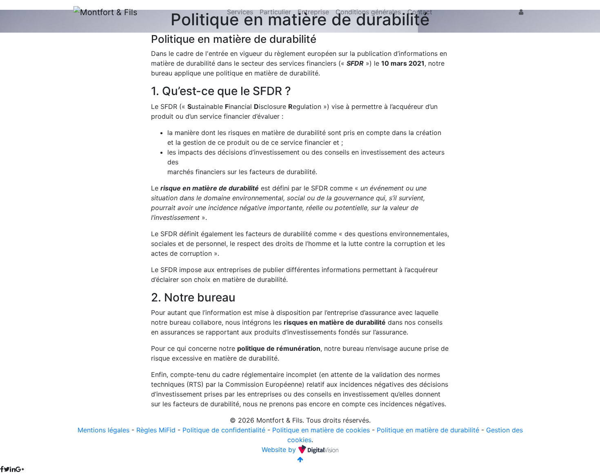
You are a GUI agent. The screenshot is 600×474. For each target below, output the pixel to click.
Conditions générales (368, 12)
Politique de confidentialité (223, 430)
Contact (419, 12)
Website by (280, 449)
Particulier (275, 12)
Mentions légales (103, 430)
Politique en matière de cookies (321, 430)
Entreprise (313, 12)
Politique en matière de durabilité (428, 430)
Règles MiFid (156, 430)
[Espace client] (521, 12)
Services (240, 12)
